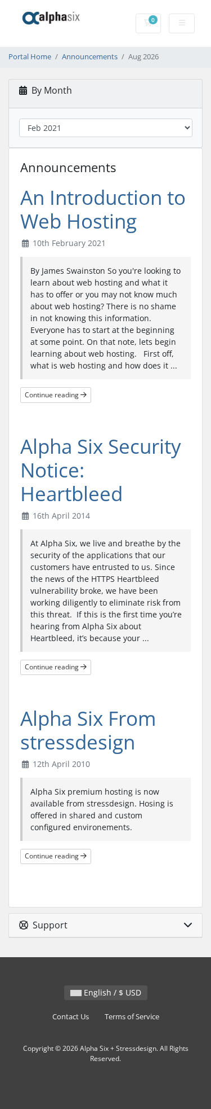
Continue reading (52, 395)
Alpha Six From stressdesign (88, 730)
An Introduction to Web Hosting (103, 209)
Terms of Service (132, 1017)
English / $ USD (111, 992)
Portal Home (29, 57)
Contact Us (70, 1017)
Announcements (90, 57)
